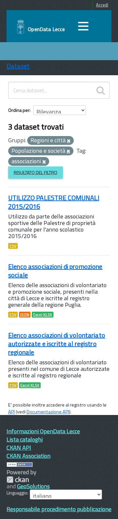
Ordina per (19, 110)
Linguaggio (17, 493)
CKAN (18, 479)
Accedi (102, 5)
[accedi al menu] (83, 26)
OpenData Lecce (46, 29)
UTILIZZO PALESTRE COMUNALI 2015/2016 (53, 202)
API (11, 411)
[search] (100, 90)
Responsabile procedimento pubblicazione (59, 509)
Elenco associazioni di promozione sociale (55, 270)
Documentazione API (48, 411)
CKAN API (19, 447)
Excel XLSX (42, 315)
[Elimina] (68, 141)
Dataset (18, 66)
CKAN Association (28, 455)
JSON (24, 315)
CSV (13, 246)
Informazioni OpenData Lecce (43, 431)
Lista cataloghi (25, 439)
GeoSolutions (33, 486)
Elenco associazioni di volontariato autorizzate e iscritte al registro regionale (56, 343)
